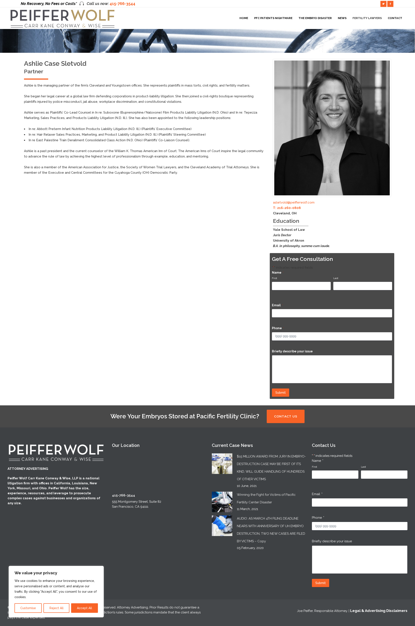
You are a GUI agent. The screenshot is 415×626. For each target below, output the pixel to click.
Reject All (56, 608)
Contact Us (285, 416)
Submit (280, 392)
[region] (56, 591)
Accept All (84, 608)
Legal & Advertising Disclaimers (378, 610)
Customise (28, 608)
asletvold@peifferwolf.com (293, 202)
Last (335, 278)
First (274, 278)
